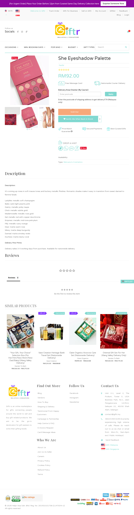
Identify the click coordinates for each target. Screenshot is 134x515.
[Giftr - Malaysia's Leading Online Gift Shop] (67, 30)
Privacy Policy (44, 461)
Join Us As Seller (45, 452)
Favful (61, 65)
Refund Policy (44, 470)
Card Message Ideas (46, 432)
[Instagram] (22, 32)
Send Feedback (112, 440)
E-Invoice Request (46, 428)
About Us (42, 447)
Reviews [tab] (11, 277)
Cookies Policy (44, 465)
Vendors (41, 398)
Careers (41, 456)
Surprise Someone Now (113, 3)
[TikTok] (26, 32)
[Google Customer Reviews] (32, 498)
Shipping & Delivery (46, 407)
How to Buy (43, 402)
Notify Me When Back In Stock (79, 119)
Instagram (74, 398)
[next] (126, 343)
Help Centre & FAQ (46, 423)
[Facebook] (17, 32)
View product (20, 334)
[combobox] (112, 47)
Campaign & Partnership (48, 419)
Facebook (74, 393)
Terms (40, 474)
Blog (40, 393)
